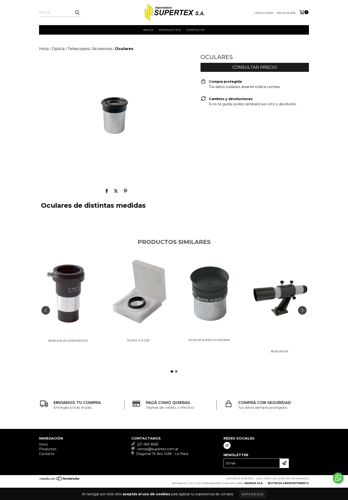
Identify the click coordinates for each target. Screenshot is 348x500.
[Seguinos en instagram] (227, 445)
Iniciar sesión (286, 12)
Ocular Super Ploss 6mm (209, 340)
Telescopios (78, 48)
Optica (58, 48)
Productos (170, 30)
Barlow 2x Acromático (68, 340)
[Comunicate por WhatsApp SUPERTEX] (338, 477)
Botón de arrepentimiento (288, 483)
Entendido (253, 494)
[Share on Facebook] (107, 191)
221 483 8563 (147, 444)
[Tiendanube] (59, 480)
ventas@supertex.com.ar (157, 449)
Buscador (279, 351)
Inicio (148, 30)
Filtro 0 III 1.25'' (138, 340)
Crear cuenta (263, 12)
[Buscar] (77, 12)
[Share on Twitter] (116, 191)
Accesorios (102, 48)
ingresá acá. (254, 483)
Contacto (195, 30)
